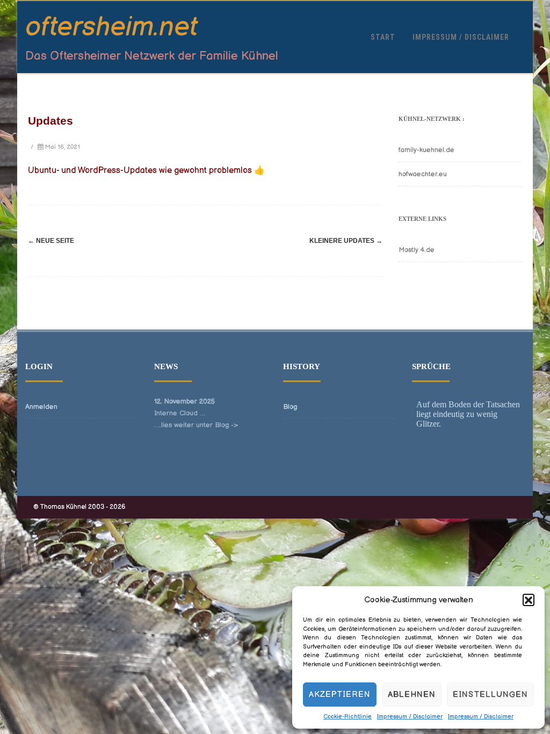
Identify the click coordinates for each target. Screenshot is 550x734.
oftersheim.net (111, 27)
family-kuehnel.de (426, 150)
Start (383, 37)
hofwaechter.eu (423, 174)
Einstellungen (490, 694)
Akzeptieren (340, 694)
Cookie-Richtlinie (347, 716)
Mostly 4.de (417, 250)
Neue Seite (51, 240)
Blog (290, 406)
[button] (528, 599)
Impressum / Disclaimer (410, 716)
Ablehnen (412, 694)
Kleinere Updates (345, 240)
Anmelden (41, 406)
